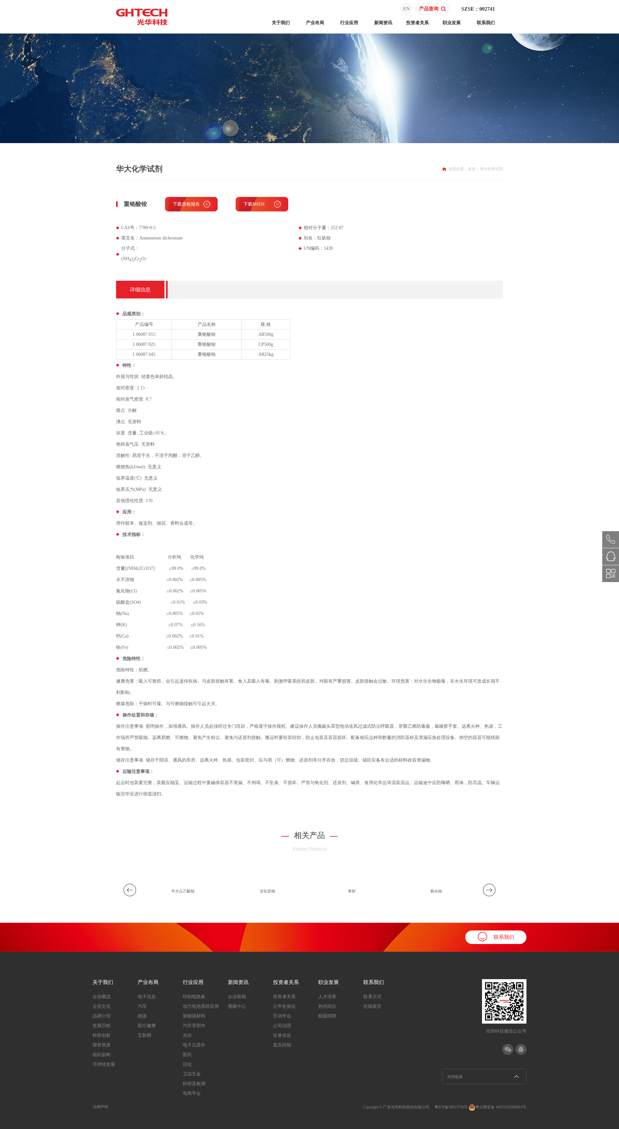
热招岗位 (327, 1006)
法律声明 (100, 1107)
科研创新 (102, 1035)
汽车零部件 (194, 1025)
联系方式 (372, 996)
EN (406, 8)
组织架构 (102, 1054)
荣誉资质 (102, 1045)
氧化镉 (436, 891)
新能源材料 (194, 1016)
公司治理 (282, 1025)
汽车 (142, 1006)
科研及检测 (194, 1083)
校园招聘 (327, 1016)
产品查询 (428, 8)
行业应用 (349, 22)
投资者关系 (417, 22)
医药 (187, 1054)
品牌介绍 (102, 1016)
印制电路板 (194, 996)
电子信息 (147, 996)
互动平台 (282, 1016)
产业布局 (315, 22)
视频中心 (237, 1006)
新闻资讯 (383, 22)
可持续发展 (104, 1064)
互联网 (144, 1035)
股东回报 (282, 1045)
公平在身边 (284, 1006)
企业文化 (102, 1006)
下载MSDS (254, 204)
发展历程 (102, 1025)
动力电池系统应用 (201, 1006)
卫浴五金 (192, 1074)
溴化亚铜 (267, 891)
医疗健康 (147, 1025)
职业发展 (452, 22)
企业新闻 (237, 996)
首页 (472, 169)
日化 (187, 1064)
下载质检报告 (186, 204)
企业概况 (102, 996)
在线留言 (372, 1006)
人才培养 (327, 996)
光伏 (187, 1035)
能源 (142, 1016)
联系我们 (486, 22)
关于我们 (281, 22)
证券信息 (282, 1035)
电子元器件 (194, 1045)
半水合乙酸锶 (182, 891)
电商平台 (192, 1093)
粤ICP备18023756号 (451, 1107)
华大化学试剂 (491, 169)
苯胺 (352, 891)
